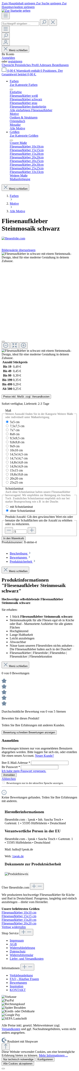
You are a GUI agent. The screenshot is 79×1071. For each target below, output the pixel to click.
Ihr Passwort (11, 767)
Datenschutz (18, 951)
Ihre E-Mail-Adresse (16, 762)
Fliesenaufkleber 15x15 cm (19, 916)
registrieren (15, 61)
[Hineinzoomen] (23, 345)
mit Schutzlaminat (21, 506)
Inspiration (16, 986)
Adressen (45, 65)
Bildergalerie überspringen (18, 250)
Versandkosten (11, 1029)
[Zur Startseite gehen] (16, 10)
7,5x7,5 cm (17, 426)
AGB (13, 944)
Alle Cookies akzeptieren (17, 1063)
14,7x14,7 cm (19, 458)
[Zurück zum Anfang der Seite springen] (6, 1046)
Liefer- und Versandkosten (27, 958)
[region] (39, 306)
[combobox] (20, 24)
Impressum (17, 940)
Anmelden (8, 57)
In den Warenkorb (13, 538)
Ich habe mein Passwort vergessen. (24, 771)
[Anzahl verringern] (9, 530)
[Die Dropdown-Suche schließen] (53, 22)
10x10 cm (16, 450)
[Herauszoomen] (6, 345)
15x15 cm (16, 470)
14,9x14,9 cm (19, 466)
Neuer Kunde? (44, 755)
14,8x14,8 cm (19, 462)
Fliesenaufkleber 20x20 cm (19, 923)
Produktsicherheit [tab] (21, 561)
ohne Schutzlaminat (22, 510)
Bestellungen (60, 65)
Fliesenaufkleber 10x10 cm (19, 912)
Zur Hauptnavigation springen (34, 5)
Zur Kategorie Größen (24, 135)
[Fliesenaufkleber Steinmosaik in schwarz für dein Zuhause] (39, 257)
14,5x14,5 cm (19, 454)
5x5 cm (14, 422)
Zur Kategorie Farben (23, 84)
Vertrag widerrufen (14, 927)
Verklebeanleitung (21, 975)
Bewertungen (18, 982)
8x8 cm (14, 434)
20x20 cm (16, 478)
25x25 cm (16, 482)
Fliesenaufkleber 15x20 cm (19, 919)
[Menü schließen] (11, 89)
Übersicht (8, 65)
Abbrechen (9, 779)
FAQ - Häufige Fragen (24, 979)
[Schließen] (3, 341)
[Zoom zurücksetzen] (15, 345)
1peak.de (18, 856)
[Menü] (6, 15)
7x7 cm (14, 430)
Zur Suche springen (49, 3)
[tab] (20, 553)
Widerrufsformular (21, 955)
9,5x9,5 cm (17, 438)
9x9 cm (14, 446)
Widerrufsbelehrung (22, 947)
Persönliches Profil (27, 65)
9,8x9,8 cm (17, 442)
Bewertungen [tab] (19, 557)
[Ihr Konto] (6, 42)
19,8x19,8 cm (19, 474)
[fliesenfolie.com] (39, 238)
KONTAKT (18, 990)
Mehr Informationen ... (53, 1055)
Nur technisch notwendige (18, 1059)
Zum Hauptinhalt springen (19, 3)
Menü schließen (18, 50)
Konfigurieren (45, 1059)
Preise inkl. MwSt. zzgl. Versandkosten (26, 396)
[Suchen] (44, 22)
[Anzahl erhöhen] (32, 530)
